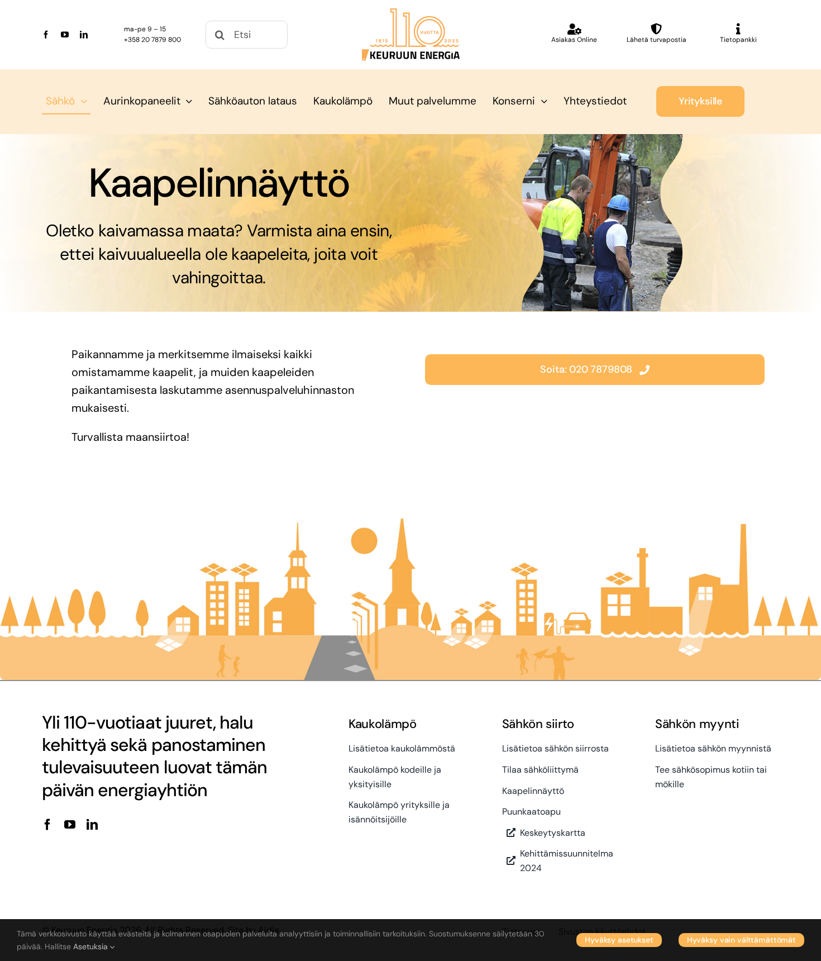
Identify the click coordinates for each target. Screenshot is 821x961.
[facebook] (46, 35)
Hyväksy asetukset (619, 940)
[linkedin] (84, 35)
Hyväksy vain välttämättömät (741, 940)
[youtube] (65, 35)
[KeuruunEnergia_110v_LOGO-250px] (411, 14)
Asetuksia (91, 946)
